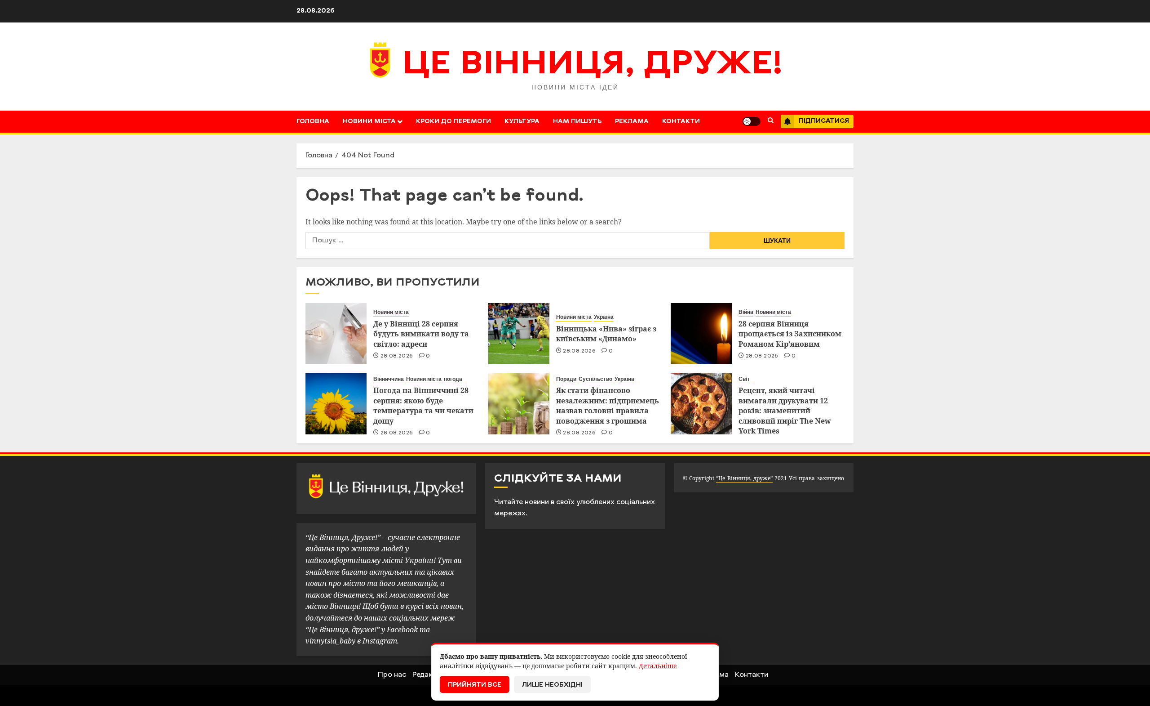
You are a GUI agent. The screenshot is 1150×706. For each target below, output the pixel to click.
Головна (312, 121)
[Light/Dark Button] (752, 121)
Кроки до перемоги (453, 121)
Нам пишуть (577, 121)
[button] (770, 121)
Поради (566, 379)
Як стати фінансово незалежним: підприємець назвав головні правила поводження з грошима (607, 405)
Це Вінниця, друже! (592, 65)
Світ (744, 379)
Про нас (392, 675)
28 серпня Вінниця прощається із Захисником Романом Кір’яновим (790, 334)
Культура (522, 121)
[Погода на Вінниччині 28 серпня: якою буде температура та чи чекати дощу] (336, 403)
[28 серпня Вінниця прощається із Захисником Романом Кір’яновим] (701, 333)
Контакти (681, 121)
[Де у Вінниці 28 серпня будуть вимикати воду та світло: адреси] (336, 333)
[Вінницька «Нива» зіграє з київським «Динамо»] (518, 333)
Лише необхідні (552, 685)
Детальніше (658, 665)
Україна (604, 317)
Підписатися (824, 121)
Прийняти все (474, 685)
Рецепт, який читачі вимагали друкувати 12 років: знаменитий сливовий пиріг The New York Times (785, 410)
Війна (746, 312)
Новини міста (369, 121)
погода (453, 379)
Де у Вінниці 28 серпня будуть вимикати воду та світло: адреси (421, 334)
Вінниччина (388, 379)
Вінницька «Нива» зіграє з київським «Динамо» (606, 334)
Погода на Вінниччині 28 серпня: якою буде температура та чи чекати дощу (423, 405)
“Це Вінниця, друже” (744, 478)
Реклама (632, 121)
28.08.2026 (396, 356)
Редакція (427, 675)
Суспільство (595, 379)
